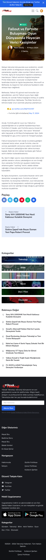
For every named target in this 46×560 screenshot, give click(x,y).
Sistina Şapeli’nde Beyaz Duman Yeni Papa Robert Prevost (20, 231)
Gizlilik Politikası (31, 462)
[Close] (43, 2)
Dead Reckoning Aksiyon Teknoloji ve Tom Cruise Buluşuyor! (23, 337)
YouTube (8, 486)
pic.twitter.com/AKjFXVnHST (23, 109)
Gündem (5, 527)
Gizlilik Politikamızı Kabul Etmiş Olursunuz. (25, 412)
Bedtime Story (7, 438)
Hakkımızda (6, 462)
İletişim (4, 466)
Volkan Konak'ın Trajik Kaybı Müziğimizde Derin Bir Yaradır (23, 359)
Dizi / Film (23, 291)
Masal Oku (6, 434)
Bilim (23, 267)
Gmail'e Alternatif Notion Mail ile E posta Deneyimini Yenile (23, 330)
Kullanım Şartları (31, 470)
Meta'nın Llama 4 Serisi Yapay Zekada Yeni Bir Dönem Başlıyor (25, 344)
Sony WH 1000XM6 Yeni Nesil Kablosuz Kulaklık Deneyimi (20, 216)
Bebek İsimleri (7, 445)
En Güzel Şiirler (8, 449)
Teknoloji (23, 259)
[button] (37, 11)
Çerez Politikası (31, 466)
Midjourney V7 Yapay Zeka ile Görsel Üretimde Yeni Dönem (21, 351)
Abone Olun (8, 408)
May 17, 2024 (34, 113)
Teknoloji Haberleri (24, 544)
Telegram (8, 483)
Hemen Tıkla (28, 5)
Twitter (7, 490)
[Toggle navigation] (33, 11)
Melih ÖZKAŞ (19, 48)
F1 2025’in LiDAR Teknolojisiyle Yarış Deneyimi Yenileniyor (21, 366)
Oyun (24, 24)
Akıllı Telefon (23, 275)
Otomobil (23, 299)
